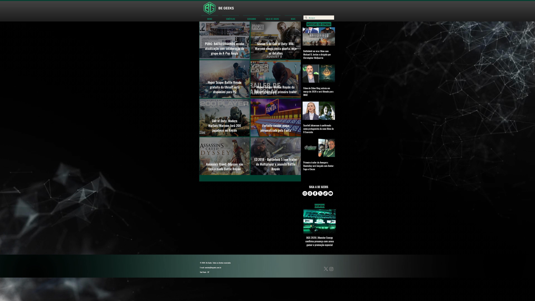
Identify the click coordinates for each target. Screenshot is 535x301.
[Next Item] (331, 221)
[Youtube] (330, 193)
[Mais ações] (245, 27)
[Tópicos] (310, 193)
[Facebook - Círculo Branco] (315, 193)
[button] (230, 17)
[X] (320, 193)
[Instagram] (331, 268)
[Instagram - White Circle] (304, 193)
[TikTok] (325, 193)
